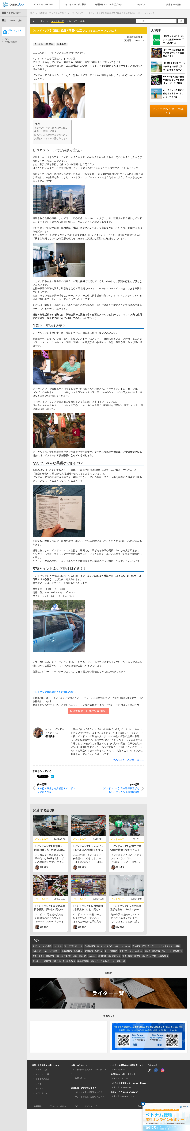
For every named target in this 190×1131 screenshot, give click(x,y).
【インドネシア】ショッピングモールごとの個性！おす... (87, 848)
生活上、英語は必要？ (45, 131)
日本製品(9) (89, 946)
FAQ (7, 39)
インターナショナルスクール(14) (165, 946)
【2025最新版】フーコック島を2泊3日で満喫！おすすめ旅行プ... (174, 66)
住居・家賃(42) (80, 956)
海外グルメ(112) (149, 956)
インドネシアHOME (43, 4)
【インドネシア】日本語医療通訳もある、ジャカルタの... (125, 907)
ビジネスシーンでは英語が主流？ (51, 127)
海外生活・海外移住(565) (64, 961)
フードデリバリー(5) (73, 946)
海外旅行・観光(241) (100, 961)
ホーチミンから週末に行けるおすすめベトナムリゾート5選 (173, 93)
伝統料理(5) (66, 951)
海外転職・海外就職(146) (109, 956)
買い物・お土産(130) (42, 961)
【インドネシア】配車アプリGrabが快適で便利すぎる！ (125, 848)
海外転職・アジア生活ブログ (108, 4)
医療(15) (123, 951)
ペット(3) (58, 946)
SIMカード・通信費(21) (172, 951)
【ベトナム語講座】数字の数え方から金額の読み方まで (173, 52)
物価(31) (92, 956)
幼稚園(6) (78, 951)
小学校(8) (37, 951)
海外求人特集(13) (63, 956)
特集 (82, 21)
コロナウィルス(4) (122, 946)
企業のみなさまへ (15, 30)
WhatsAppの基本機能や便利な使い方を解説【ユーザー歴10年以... (173, 79)
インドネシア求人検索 (75, 4)
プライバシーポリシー (58, 1106)
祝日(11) (145, 946)
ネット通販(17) (111, 951)
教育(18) (98, 951)
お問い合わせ (11, 41)
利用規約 (38, 1106)
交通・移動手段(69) (131, 956)
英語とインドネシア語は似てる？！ (52, 138)
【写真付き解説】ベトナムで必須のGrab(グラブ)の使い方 (173, 39)
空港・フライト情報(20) (43, 956)
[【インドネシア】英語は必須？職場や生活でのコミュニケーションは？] (52, 776)
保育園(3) (88, 951)
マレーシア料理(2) (51, 951)
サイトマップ (91, 1106)
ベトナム (44, 21)
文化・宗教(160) (118, 961)
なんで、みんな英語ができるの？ (51, 134)
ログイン (141, 4)
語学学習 (61, 44)
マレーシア (72, 21)
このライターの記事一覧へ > (128, 760)
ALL (35, 21)
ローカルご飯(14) (104, 946)
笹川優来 (50, 736)
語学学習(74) (83, 961)
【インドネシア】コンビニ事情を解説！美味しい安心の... (49, 907)
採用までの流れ (173, 4)
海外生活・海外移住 (43, 44)
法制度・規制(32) (152, 951)
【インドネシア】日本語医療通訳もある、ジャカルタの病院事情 (120, 790)
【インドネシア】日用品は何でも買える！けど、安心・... (87, 907)
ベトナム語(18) (135, 951)
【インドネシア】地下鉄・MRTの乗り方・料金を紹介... (49, 848)
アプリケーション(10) (42, 946)
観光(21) (136, 946)
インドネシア (57, 21)
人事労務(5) (163, 956)
